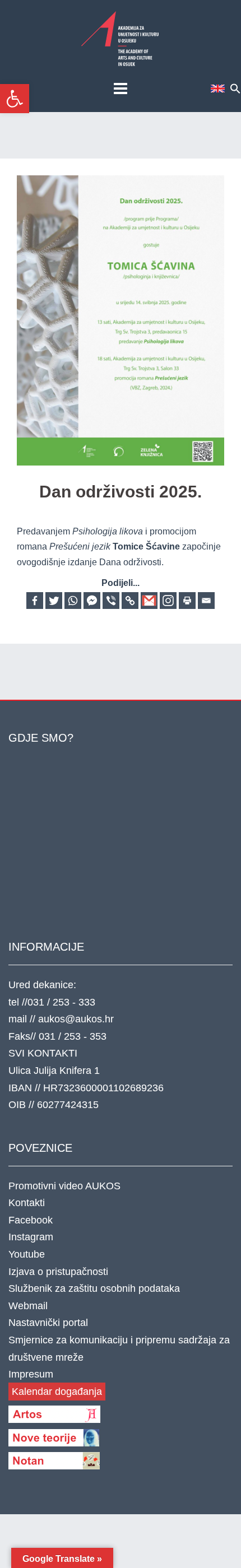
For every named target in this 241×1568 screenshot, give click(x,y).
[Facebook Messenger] (92, 600)
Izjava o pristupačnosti (58, 1271)
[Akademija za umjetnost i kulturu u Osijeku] (120, 38)
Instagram (30, 1237)
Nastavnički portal (48, 1322)
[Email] (206, 600)
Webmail (28, 1305)
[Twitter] (53, 600)
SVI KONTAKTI (42, 1053)
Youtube (26, 1254)
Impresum (30, 1374)
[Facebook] (34, 600)
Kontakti (26, 1202)
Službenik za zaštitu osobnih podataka (94, 1288)
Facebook (30, 1220)
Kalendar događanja (57, 1391)
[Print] (187, 600)
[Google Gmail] (149, 600)
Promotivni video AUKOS (64, 1186)
